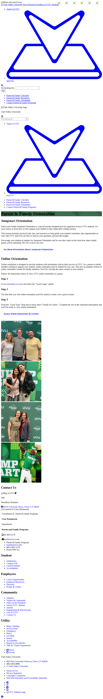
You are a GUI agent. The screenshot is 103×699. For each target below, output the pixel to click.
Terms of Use (12, 671)
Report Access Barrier (15, 643)
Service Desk (12, 628)
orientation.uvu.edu (14, 284)
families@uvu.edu (11, 539)
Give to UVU (12, 612)
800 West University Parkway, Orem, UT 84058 (26, 661)
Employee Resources (15, 582)
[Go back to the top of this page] (2, 697)
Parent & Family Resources (18, 98)
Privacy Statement (14, 673)
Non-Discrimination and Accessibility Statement (26, 678)
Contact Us (11, 615)
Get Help (10, 636)
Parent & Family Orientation (18, 100)
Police (9, 633)
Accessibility (11, 640)
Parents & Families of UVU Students (43, 4)
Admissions (11, 561)
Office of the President (15, 603)
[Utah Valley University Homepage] (14, 4)
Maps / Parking (12, 626)
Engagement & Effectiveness (18, 610)
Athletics (10, 598)
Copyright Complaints (15, 675)
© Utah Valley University (17, 666)
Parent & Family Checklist (17, 95)
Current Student (13, 566)
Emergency (11, 631)
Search (9, 638)
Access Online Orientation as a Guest (21, 314)
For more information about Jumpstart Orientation (28, 249)
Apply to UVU (12, 9)
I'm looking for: (7, 88)
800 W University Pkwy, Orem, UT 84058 (21, 507)
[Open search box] (2, 85)
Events (12, 652)
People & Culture (13, 587)
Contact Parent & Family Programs (21, 103)
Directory (10, 584)
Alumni (9, 607)
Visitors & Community (16, 600)
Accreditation (12, 568)
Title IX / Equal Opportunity (18, 645)
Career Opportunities (15, 579)
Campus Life (11, 563)
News (11, 650)
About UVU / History (15, 605)
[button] (51, 2)
